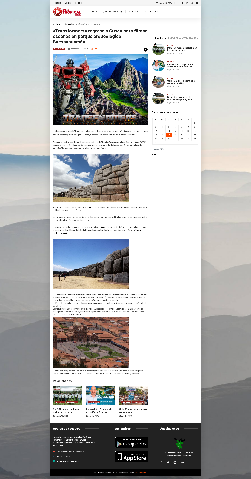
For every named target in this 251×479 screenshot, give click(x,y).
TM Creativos (140, 473)
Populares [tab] (174, 38)
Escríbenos (79, 3)
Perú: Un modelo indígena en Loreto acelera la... (182, 49)
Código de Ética (150, 12)
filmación (90, 207)
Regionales (72, 402)
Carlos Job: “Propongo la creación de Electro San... (180, 65)
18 (162, 135)
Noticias (133, 12)
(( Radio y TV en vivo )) (112, 12)
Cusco (103, 227)
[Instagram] (187, 3)
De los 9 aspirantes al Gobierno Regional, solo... (180, 98)
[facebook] (178, 3)
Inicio (94, 12)
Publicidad (68, 3)
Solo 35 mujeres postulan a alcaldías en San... (181, 81)
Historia (58, 3)
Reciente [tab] (160, 38)
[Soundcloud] (192, 3)
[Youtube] (197, 3)
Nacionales (69, 24)
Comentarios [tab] (190, 38)
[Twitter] (182, 3)
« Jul (154, 154)
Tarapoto (64, 233)
